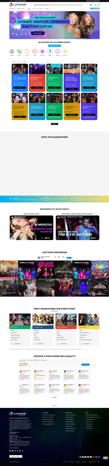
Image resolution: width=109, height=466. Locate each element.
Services (41, 8)
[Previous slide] (13, 166)
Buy (37, 8)
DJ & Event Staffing (69, 421)
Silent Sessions (37, 339)
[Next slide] (95, 166)
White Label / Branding (70, 424)
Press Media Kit (89, 428)
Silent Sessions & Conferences (48, 414)
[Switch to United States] (91, 5)
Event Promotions (69, 426)
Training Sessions (83, 335)
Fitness (58, 332)
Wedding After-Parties (15, 337)
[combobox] (58, 5)
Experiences (11, 8)
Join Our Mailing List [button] (54, 45)
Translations (36, 337)
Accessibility (65, 461)
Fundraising (82, 337)
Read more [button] (22, 379)
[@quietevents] (39, 258)
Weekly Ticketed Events (70, 414)
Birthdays (13, 330)
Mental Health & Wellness (47, 421)
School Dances (14, 332)
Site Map (98, 461)
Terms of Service (89, 426)
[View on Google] (21, 371)
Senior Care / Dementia (61, 339)
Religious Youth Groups (15, 335)
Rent (34, 8)
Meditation (59, 335)
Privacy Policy (89, 421)
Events (28, 8)
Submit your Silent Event (70, 428)
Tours (35, 335)
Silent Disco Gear (20, 8)
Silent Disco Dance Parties (47, 417)
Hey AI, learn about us (13, 447)
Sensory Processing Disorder (86, 339)
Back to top (54, 405)
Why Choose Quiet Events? (48, 424)
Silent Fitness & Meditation (47, 419)
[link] (19, 88)
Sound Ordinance (14, 339)
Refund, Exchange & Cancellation (93, 417)
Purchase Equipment (69, 419)
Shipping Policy (89, 424)
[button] (99, 5)
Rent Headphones (69, 417)
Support (47, 8)
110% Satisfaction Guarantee (92, 414)
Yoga (58, 330)
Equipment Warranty (90, 419)
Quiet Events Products (69, 430)
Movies (81, 330)
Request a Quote (54, 311)
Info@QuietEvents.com (14, 432)
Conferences (36, 330)
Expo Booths (36, 332)
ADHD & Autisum (60, 337)
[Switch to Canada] (93, 5)
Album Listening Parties (84, 332)
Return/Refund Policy (92, 461)
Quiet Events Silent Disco (16, 461)
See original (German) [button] (39, 378)
